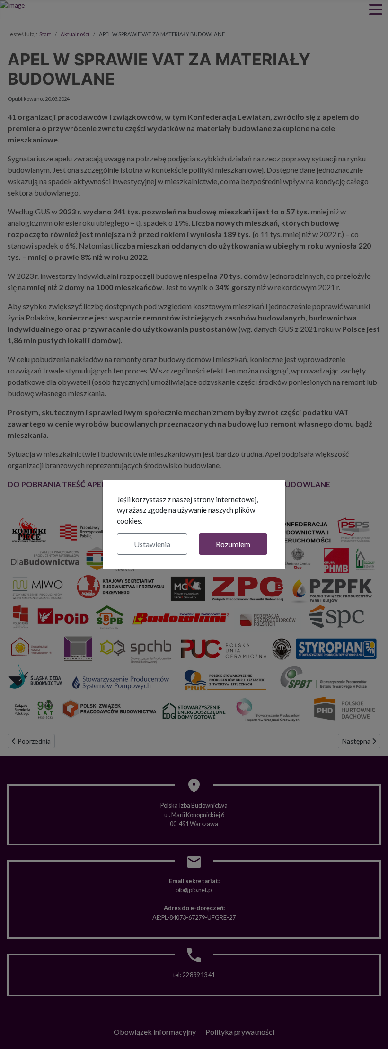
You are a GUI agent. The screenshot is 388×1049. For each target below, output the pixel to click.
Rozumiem (233, 544)
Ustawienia (152, 544)
